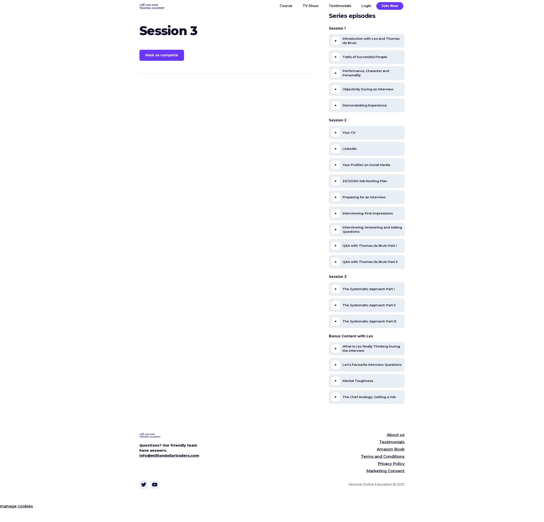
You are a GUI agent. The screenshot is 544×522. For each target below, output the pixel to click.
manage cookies (16, 506)
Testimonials (340, 6)
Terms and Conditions (383, 456)
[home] (154, 6)
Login (366, 6)
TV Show (311, 6)
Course (286, 6)
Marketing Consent (385, 471)
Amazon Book (391, 449)
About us (396, 435)
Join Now (389, 6)
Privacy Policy (391, 463)
